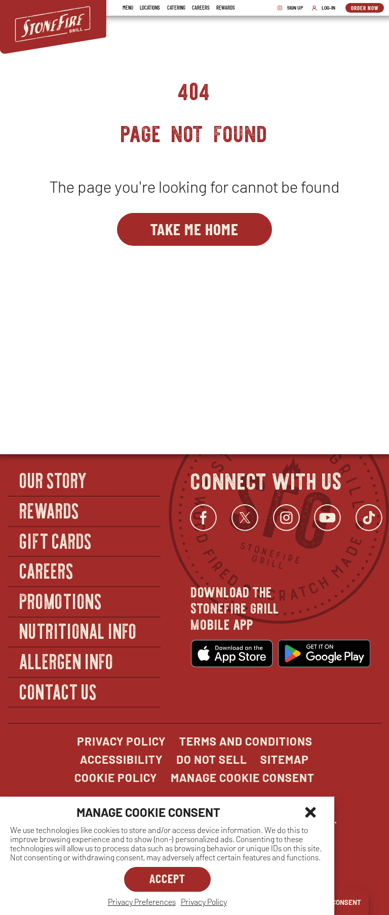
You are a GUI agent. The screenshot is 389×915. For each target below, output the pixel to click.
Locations (150, 7)
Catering (176, 7)
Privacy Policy (204, 901)
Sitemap (284, 759)
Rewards (225, 7)
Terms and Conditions (246, 741)
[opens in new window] (232, 653)
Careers (201, 7)
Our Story (54, 480)
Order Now (367, 9)
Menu (128, 7)
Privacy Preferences (142, 901)
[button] (310, 812)
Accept (167, 878)
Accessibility (121, 759)
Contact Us (58, 691)
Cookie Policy (115, 777)
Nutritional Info (78, 631)
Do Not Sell (211, 759)
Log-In (326, 8)
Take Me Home (194, 228)
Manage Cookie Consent (243, 777)
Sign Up (292, 8)
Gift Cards (56, 540)
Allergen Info (67, 660)
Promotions (61, 600)
